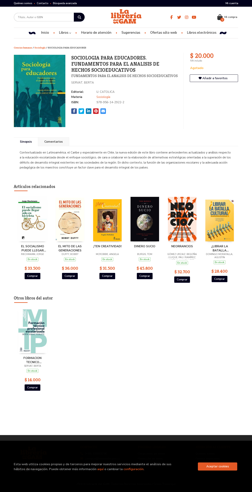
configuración (133, 469)
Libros (64, 32)
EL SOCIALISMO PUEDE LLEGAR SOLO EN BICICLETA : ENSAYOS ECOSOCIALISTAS (32, 248)
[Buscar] (79, 17)
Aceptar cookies (217, 466)
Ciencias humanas (23, 47)
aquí (100, 469)
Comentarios (53, 142)
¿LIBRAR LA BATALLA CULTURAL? (219, 248)
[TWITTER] (179, 17)
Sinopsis (26, 142)
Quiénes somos (23, 3)
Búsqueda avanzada (65, 3)
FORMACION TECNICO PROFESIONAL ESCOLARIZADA (32, 360)
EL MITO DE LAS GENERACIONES (70, 248)
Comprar (32, 276)
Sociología (40, 47)
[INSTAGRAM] (186, 17)
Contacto (42, 3)
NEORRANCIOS (182, 246)
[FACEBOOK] (171, 17)
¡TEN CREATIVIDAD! (107, 246)
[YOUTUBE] (194, 17)
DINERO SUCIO (144, 246)
